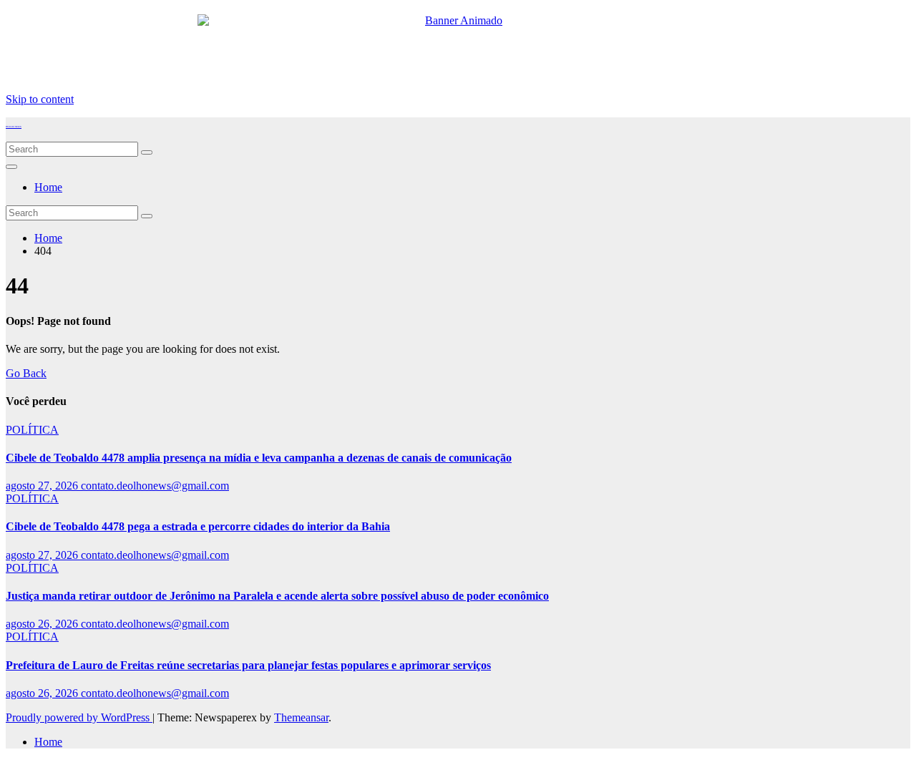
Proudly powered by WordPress (79, 717)
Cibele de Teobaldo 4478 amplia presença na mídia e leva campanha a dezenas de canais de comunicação (259, 458)
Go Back (26, 373)
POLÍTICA (32, 430)
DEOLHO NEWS (13, 126)
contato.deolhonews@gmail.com (155, 485)
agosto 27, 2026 (43, 485)
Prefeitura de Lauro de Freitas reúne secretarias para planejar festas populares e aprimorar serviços (248, 665)
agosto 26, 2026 (43, 624)
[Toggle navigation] (11, 167)
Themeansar (301, 717)
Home (48, 187)
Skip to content (40, 99)
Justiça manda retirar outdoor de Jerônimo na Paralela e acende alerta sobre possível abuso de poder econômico (277, 596)
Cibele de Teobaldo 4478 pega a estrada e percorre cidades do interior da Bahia (198, 526)
